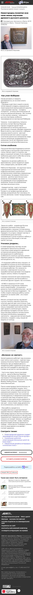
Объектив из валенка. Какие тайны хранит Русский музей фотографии (18, 503)
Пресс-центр (25, 517)
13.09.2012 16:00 (5, 7)
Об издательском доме (10, 517)
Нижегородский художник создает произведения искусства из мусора (16, 435)
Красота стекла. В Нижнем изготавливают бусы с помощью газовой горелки (19, 487)
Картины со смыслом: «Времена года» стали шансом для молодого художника (19, 480)
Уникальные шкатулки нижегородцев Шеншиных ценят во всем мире (16, 440)
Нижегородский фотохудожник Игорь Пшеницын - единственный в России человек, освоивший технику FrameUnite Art (15, 493)
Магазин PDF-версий (17, 519)
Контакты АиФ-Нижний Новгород (14, 528)
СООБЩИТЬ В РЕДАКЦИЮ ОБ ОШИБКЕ (14, 530)
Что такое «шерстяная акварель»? (17, 497)
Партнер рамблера (16, 586)
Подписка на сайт (8, 526)
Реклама (4, 519)
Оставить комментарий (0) (16, 459)
